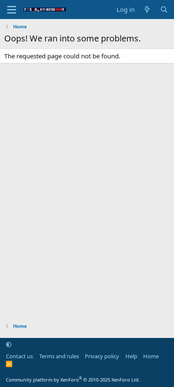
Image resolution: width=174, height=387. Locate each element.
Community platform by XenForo (73, 379)
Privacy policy (102, 356)
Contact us (19, 356)
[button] (8, 344)
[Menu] (12, 9)
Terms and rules (59, 356)
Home (151, 356)
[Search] (164, 9)
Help (131, 356)
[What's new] (147, 9)
